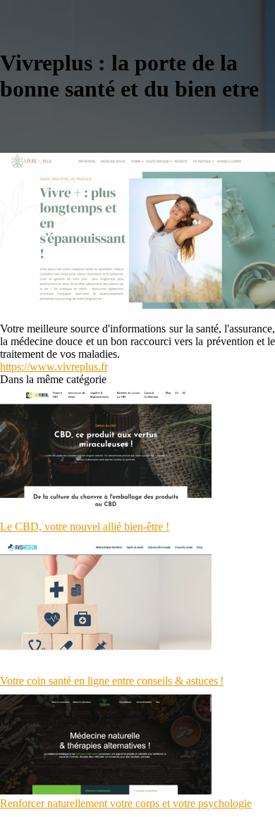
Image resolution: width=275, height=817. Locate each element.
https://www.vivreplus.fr (54, 367)
